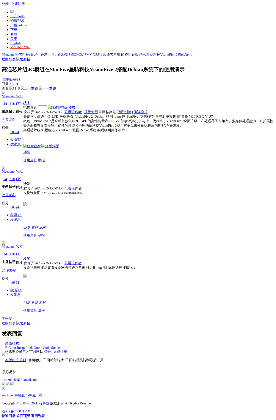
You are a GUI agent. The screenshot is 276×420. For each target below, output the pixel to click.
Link (29, 347)
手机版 (19, 395)
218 (12, 104)
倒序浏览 (124, 112)
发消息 (15, 144)
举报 (41, 160)
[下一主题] (47, 88)
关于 (13, 39)
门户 (17, 16)
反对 (42, 227)
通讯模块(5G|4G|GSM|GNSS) (78, 54)
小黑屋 (30, 395)
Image (21, 347)
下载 (13, 30)
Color (12, 347)
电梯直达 (30, 107)
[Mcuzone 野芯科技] (12, 12)
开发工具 (47, 54)
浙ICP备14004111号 (16, 411)
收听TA (16, 139)
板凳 (26, 258)
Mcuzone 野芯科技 (15, 54)
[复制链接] (10, 79)
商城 (13, 34)
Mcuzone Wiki (20, 47)
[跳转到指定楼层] (61, 107)
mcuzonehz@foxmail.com (20, 380)
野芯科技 (42, 403)
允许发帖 (9, 120)
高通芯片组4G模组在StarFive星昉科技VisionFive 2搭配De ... (147, 54)
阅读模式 (140, 112)
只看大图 (91, 112)
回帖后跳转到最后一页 (86, 360)
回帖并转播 (55, 360)
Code (46, 347)
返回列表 (9, 59)
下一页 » (8, 319)
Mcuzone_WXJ (12, 96)
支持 (35, 227)
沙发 (26, 184)
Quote (38, 347)
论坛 (17, 20)
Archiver (8, 395)
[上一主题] (29, 88)
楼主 (26, 103)
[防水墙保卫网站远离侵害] (40, 395)
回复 (26, 152)
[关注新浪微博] (7, 384)
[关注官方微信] (3, 384)
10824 (14, 132)
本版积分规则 (15, 360)
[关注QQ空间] (12, 384)
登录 (5, 4)
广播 (18, 25)
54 (5, 104)
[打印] (14, 88)
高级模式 (12, 343)
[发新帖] (23, 59)
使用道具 (30, 160)
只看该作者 (73, 112)
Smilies (56, 347)
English (15, 43)
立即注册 (18, 4)
